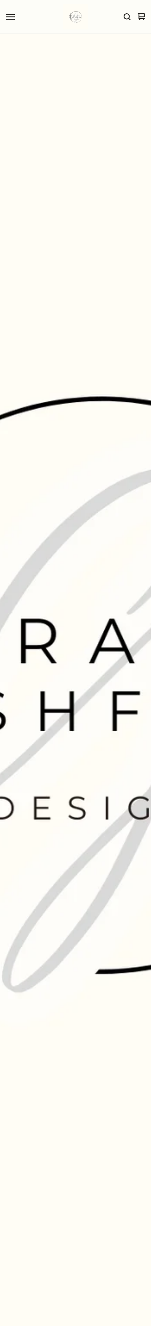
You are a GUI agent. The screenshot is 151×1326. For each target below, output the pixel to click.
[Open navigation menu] (10, 17)
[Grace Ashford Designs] (75, 16)
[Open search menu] (127, 17)
